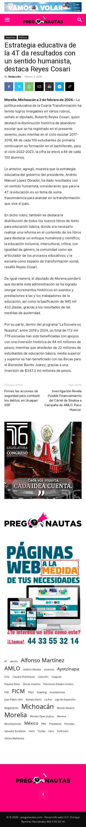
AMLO (12, 668)
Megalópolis (11, 707)
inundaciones (57, 692)
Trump (41, 731)
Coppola (56, 676)
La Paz (48, 699)
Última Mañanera (14, 738)
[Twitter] (19, 86)
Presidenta (55, 723)
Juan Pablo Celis (13, 699)
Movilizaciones (12, 723)
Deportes (10, 37)
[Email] (39, 86)
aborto (14, 661)
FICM (18, 691)
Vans (51, 731)
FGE (6, 692)
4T (5, 661)
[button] (7, 20)
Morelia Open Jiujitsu (42, 716)
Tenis (32, 731)
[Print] (49, 86)
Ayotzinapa (68, 669)
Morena (61, 716)
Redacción (14, 76)
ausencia (49, 669)
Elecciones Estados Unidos (58, 684)
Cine (6, 676)
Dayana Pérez (12, 684)
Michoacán (37, 706)
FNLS (31, 692)
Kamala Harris (33, 699)
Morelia (15, 715)
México (31, 723)
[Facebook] (8, 86)
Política (23, 37)
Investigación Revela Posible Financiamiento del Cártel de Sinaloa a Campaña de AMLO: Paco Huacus (63, 400)
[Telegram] (59, 86)
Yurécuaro (62, 731)
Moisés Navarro (66, 707)
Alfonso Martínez (42, 660)
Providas (69, 723)
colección (43, 676)
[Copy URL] (69, 86)
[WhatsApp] (29, 86)
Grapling (42, 692)
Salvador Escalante (15, 731)
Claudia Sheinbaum (24, 676)
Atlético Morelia (32, 669)
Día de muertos (31, 684)
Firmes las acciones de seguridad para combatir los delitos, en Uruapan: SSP (22, 398)
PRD (43, 723)
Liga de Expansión (65, 699)
